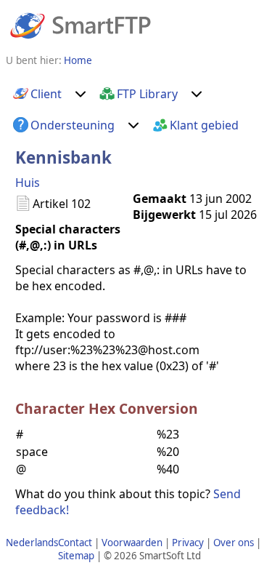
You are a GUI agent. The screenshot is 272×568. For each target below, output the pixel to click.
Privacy (188, 542)
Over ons (233, 542)
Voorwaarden (132, 542)
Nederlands (32, 542)
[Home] (80, 25)
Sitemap (76, 555)
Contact (75, 542)
